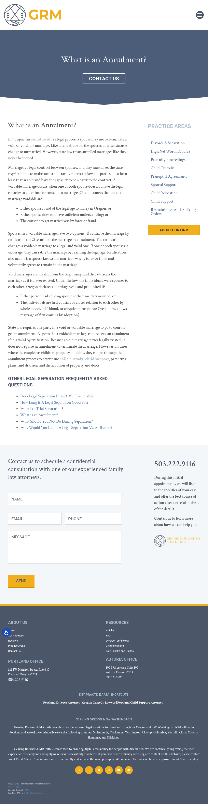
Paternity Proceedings (168, 159)
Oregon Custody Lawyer (99, 702)
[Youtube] (119, 770)
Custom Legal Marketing (34, 793)
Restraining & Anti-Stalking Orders (173, 211)
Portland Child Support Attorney (140, 702)
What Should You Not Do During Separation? (56, 421)
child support (97, 359)
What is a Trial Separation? (41, 408)
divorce (75, 145)
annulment (41, 139)
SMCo (28, 790)
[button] (200, 15)
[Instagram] (79, 770)
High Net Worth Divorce (170, 151)
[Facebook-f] (89, 770)
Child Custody (162, 168)
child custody (71, 359)
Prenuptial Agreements (169, 176)
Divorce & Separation (168, 143)
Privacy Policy (14, 787)
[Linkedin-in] (109, 770)
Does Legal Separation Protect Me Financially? (57, 396)
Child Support (162, 201)
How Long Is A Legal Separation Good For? (54, 402)
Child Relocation (164, 193)
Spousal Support (164, 184)
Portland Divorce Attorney (61, 702)
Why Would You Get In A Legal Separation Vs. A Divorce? (66, 427)
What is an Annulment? (39, 415)
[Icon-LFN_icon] (129, 770)
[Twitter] (99, 770)
